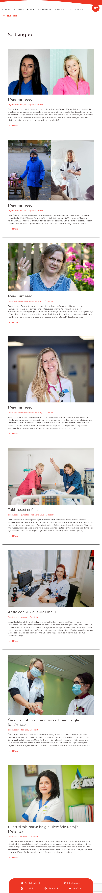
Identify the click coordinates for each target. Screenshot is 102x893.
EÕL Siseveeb (44, 9)
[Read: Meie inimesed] (51, 71)
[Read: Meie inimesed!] (51, 369)
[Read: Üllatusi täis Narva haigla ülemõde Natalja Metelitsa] (51, 793)
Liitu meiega (19, 9)
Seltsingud (29, 104)
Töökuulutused (76, 9)
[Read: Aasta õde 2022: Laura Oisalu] (51, 578)
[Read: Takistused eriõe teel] (51, 476)
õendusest (13, 301)
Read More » (14, 125)
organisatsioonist (15, 104)
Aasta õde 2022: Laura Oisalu (32, 612)
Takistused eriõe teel (25, 510)
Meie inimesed (20, 99)
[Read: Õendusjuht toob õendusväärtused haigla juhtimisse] (51, 685)
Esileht (6, 9)
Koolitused (59, 9)
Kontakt (31, 9)
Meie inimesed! (21, 407)
